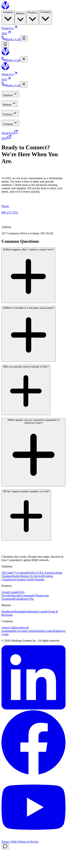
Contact (49, 630)
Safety (17, 576)
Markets (20, 13)
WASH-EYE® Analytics (40, 572)
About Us (7, 627)
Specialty (16, 595)
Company (45, 12)
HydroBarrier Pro (23, 598)
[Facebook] (33, 773)
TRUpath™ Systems (13, 572)
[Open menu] (24, 38)
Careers (30, 630)
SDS (4, 33)
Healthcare (7, 611)
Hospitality (20, 611)
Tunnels (39, 579)
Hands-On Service (31, 576)
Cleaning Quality (25, 579)
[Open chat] (5, 846)
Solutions (8, 12)
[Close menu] (24, 59)
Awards (21, 630)
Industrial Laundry (38, 611)
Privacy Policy (10, 841)
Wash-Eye (7, 28)
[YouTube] (33, 838)
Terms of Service (29, 841)
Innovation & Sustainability (15, 629)
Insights (39, 630)
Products (32, 12)
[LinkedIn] (33, 708)
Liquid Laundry (10, 592)
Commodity (28, 595)
